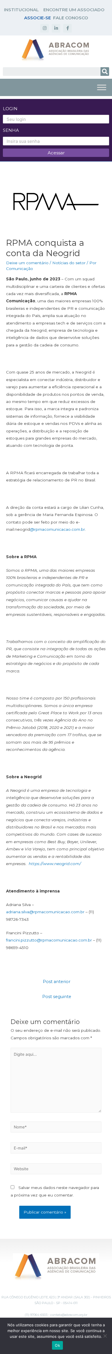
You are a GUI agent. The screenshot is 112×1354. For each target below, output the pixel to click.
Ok (57, 1345)
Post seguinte (56, 996)
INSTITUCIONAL (21, 9)
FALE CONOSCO (70, 17)
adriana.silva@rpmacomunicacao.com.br (45, 911)
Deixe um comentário (27, 262)
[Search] (105, 71)
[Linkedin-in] (56, 28)
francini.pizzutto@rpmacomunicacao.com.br (49, 940)
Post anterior (56, 981)
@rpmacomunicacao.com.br (57, 529)
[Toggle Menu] (101, 87)
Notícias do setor (69, 262)
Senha (11, 130)
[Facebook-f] (67, 28)
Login (10, 108)
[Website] (56, 1170)
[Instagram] (44, 28)
